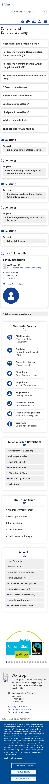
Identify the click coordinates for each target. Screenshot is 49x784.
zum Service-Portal (18, 577)
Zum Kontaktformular (21, 709)
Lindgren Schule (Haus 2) (16, 112)
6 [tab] (19, 662)
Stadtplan (22, 21)
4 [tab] (14, 662)
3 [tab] (12, 662)
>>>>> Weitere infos (15, 284)
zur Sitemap (15, 566)
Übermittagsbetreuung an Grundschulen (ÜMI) (25, 219)
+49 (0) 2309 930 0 (19, 706)
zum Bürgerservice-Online (21, 572)
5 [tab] (17, 662)
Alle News (14, 484)
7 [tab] (22, 662)
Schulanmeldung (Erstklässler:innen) (24, 150)
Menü (45, 21)
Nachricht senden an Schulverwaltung (24, 267)
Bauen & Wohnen (17, 467)
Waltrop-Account (39, 21)
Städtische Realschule (15, 120)
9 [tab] (27, 662)
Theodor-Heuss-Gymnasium (18, 128)
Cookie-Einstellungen (24, 765)
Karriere (34, 21)
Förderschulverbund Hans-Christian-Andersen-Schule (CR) (23, 53)
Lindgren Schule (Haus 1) (16, 103)
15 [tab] (43, 662)
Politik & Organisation (20, 478)
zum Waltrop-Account (19, 589)
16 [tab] (46, 662)
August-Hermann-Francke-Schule (21, 43)
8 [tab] (25, 662)
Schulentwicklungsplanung (18, 314)
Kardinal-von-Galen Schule (17, 95)
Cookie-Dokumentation (13, 758)
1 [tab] (6, 662)
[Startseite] (6, 3)
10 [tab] (30, 662)
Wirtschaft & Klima (18, 473)
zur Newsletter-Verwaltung (22, 594)
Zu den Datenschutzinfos (21, 605)
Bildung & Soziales (18, 456)
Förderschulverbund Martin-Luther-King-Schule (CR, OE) (23, 65)
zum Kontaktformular (19, 600)
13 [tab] (38, 662)
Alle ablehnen (23, 772)
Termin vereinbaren (20, 712)
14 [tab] (40, 662)
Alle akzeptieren (23, 778)
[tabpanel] (24, 644)
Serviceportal (28, 21)
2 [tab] (9, 662)
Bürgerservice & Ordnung (21, 450)
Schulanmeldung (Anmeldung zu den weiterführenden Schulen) (24, 172)
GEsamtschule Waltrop (15, 87)
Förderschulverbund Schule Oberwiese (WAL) (24, 77)
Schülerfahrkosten (16, 241)
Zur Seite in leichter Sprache (22, 583)
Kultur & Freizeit (17, 462)
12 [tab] (35, 662)
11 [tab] (33, 662)
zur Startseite (15, 561)
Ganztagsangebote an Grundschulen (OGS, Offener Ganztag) (24, 195)
